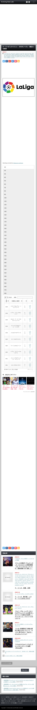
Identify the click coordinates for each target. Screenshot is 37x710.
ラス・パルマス (7, 56)
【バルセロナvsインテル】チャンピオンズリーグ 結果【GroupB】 (24, 646)
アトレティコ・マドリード (9, 53)
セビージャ (8, 54)
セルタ (13, 54)
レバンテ (13, 57)
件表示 (10, 297)
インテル (30, 639)
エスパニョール (28, 53)
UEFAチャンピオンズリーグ (21, 639)
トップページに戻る (7, 663)
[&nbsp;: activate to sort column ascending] (25, 301)
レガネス (8, 57)
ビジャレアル (13, 55)
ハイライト (30, 307)
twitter (27, 2)
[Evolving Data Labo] (8, 2)
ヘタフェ (23, 55)
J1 (15, 624)
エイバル (22, 53)
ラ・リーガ (31, 55)
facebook (29, 2)
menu (33, 1)
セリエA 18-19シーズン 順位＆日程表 (13, 655)
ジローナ (28, 575)
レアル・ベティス (23, 56)
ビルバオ (19, 55)
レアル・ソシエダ (15, 56)
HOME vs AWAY (16, 301)
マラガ (27, 55)
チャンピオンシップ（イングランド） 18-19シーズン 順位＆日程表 (19, 652)
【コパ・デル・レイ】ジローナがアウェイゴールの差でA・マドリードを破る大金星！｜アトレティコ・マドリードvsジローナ (24, 614)
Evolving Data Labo (11, 707)
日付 (6, 301)
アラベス (18, 53)
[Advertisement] (18, 24)
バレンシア (8, 55)
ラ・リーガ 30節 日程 (22, 588)
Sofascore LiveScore (18, 163)
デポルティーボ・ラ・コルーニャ (22, 54)
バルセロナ (17, 558)
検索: (15, 297)
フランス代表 (24, 558)
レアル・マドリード (28, 583)
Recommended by (27, 391)
